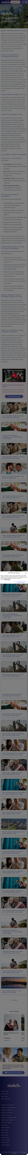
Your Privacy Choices (21, 582)
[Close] (26, 573)
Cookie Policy (7, 579)
